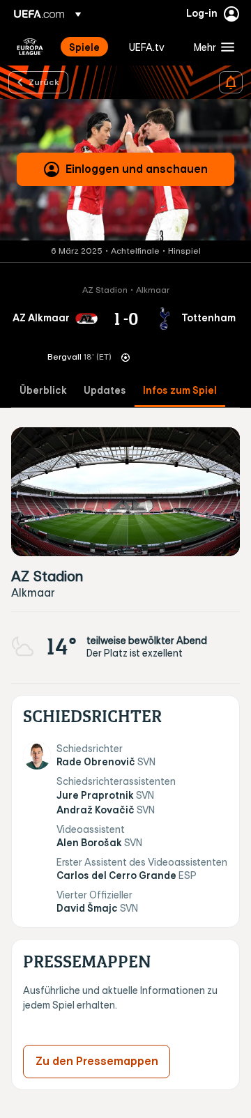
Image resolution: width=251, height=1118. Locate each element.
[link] (84, 46)
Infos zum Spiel (180, 390)
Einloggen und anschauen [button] (137, 168)
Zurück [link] (44, 81)
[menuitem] (87, 46)
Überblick (43, 390)
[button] (211, 46)
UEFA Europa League (30, 46)
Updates (105, 390)
